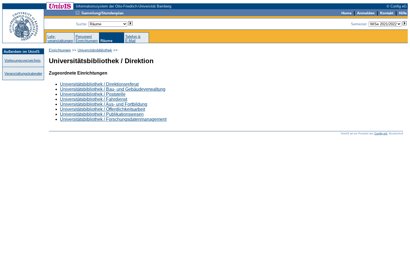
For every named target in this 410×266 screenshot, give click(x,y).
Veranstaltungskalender (23, 74)
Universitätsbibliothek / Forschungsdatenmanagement (113, 119)
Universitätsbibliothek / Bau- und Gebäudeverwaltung (112, 89)
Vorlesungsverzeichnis (22, 60)
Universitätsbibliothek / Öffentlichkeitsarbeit (102, 109)
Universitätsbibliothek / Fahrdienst (93, 99)
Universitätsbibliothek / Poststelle (93, 94)
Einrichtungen (60, 50)
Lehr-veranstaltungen (60, 39)
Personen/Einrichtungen (87, 39)
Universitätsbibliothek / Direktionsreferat (99, 84)
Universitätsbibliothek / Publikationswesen (102, 114)
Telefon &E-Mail (133, 39)
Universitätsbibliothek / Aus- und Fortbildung (103, 104)
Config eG (380, 133)
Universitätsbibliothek (95, 50)
